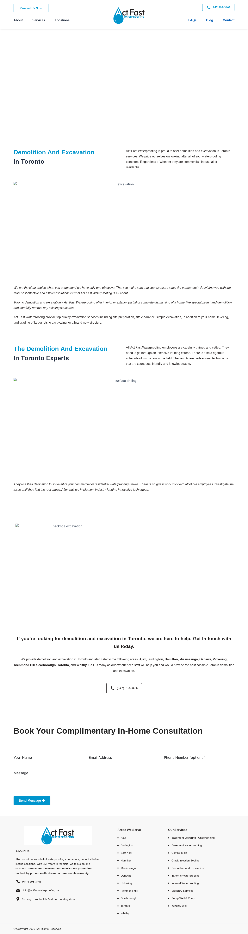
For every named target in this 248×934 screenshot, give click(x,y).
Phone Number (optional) (179, 751)
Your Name (21, 751)
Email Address (98, 751)
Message (20, 767)
